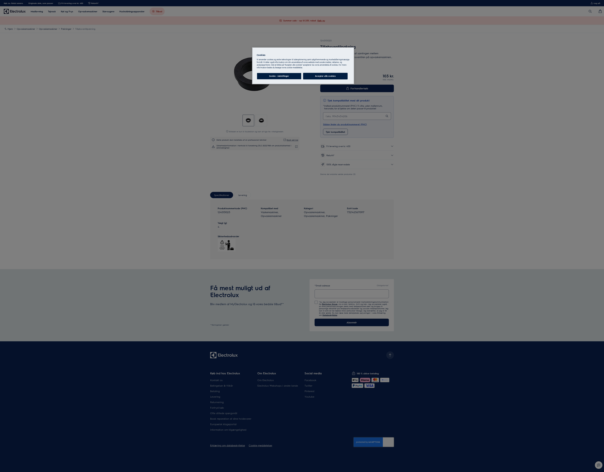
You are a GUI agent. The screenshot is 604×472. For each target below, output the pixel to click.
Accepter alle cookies (325, 76)
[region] (303, 65)
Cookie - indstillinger (279, 76)
